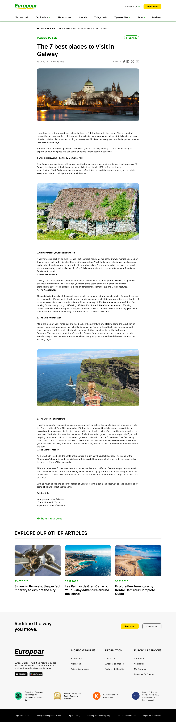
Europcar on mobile (114, 663)
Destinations (42, 17)
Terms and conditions (127, 715)
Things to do (100, 17)
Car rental (139, 658)
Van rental (139, 663)
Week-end (76, 663)
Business (156, 17)
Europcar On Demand (144, 674)
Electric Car (77, 658)
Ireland (131, 37)
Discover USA (21, 17)
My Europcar (140, 669)
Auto (140, 17)
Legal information (22, 715)
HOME (40, 28)
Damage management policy (48, 715)
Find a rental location (114, 669)
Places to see (64, 17)
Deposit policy (74, 715)
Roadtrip (82, 17)
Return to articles (51, 518)
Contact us (151, 626)
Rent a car (152, 6)
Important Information (152, 715)
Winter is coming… (80, 669)
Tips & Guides (121, 17)
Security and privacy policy (98, 715)
